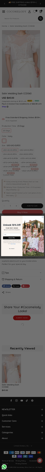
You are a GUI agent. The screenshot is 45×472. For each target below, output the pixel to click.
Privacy (14, 243)
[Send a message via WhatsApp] (4, 467)
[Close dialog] (43, 217)
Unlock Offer (11, 237)
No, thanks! (11, 248)
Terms (12, 243)
